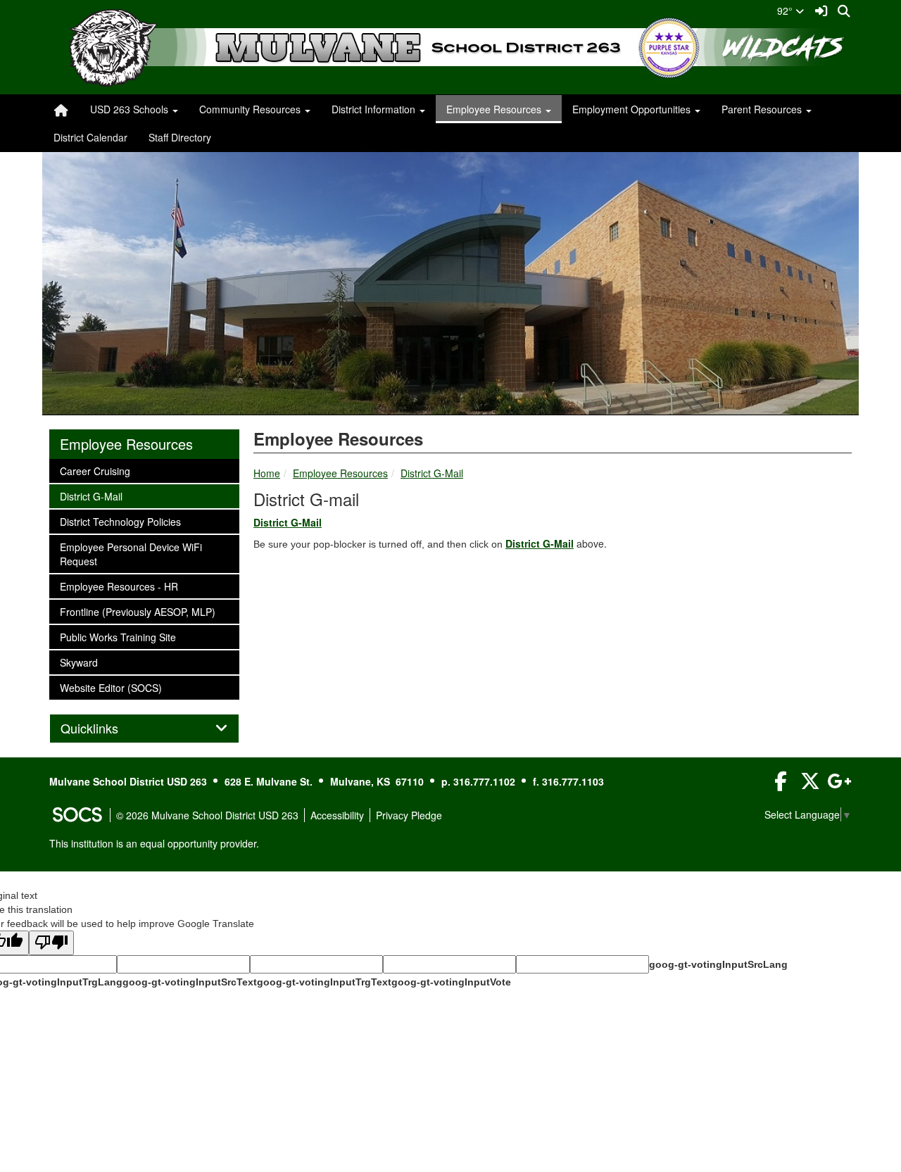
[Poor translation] (51, 943)
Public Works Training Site (117, 636)
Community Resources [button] (251, 109)
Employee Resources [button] (495, 109)
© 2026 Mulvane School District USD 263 (207, 815)
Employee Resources (340, 473)
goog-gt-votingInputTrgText (324, 982)
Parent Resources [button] (763, 109)
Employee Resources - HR (118, 586)
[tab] (144, 728)
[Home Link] (61, 109)
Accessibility (337, 815)
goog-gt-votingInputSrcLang (718, 964)
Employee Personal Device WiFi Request (130, 553)
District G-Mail (432, 473)
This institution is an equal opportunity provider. (154, 843)
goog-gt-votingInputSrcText (189, 982)
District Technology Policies (120, 521)
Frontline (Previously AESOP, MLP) (137, 611)
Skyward (78, 662)
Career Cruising (94, 470)
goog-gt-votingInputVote (451, 982)
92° (786, 11)
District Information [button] (375, 109)
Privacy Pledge (409, 815)
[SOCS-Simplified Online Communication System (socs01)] (76, 815)
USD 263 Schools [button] (130, 109)
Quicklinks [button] (105, 729)
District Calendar (90, 137)
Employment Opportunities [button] (632, 109)
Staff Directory (180, 137)
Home (266, 473)
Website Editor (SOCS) (110, 687)
